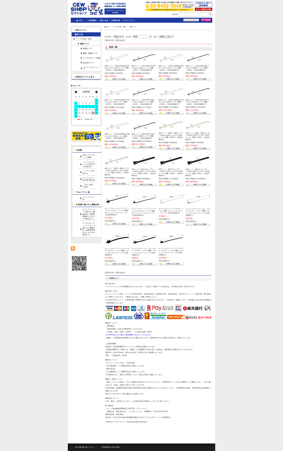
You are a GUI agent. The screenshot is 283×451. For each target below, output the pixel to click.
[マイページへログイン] (87, 139)
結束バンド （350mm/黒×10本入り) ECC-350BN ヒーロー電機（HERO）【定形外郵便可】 (143, 136)
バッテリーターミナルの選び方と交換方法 (89, 164)
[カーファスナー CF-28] (171, 199)
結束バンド (84, 44)
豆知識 (79, 150)
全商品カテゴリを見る (84, 77)
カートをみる (205, 20)
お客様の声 (115, 20)
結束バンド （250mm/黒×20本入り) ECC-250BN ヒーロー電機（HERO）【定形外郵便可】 (197, 102)
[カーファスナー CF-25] (144, 239)
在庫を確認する (110, 221)
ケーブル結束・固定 (119, 27)
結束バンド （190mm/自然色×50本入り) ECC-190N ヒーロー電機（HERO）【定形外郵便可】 (117, 102)
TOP (81, 20)
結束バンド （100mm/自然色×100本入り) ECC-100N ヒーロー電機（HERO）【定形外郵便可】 (117, 68)
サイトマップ (128, 20)
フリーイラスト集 (89, 198)
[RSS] (73, 249)
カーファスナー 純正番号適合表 (89, 179)
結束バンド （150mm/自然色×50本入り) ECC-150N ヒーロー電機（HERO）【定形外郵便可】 (171, 68)
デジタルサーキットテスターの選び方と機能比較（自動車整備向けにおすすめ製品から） (89, 229)
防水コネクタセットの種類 (89, 156)
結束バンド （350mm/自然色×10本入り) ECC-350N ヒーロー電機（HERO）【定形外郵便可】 (117, 136)
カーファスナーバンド (91, 68)
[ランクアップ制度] (203, 10)
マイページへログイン (191, 20)
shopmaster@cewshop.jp (137, 422)
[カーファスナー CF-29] (144, 199)
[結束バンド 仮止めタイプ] (144, 161)
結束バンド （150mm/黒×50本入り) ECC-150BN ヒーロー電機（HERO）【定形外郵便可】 (197, 68)
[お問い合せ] (169, 10)
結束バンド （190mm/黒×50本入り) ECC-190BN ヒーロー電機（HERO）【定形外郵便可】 (143, 102)
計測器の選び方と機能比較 (87, 204)
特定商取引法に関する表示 (111, 447)
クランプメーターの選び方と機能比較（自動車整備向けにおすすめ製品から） (89, 214)
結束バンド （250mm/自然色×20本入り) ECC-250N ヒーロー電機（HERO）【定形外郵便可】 (171, 102)
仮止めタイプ (88, 63)
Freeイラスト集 (83, 192)
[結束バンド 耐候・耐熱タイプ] (171, 126)
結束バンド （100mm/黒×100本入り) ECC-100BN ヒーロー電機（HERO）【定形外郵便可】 (144, 68)
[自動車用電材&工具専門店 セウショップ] (98, 14)
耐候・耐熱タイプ (90, 53)
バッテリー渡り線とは (89, 172)
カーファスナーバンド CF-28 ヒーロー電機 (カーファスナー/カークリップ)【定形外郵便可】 (171, 211)
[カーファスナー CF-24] (171, 239)
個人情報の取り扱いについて (85, 447)
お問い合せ (103, 20)
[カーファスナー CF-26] (117, 239)
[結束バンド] (117, 58)
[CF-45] (117, 199)
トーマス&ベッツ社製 (91, 58)
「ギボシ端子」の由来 (89, 186)
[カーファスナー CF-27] (198, 199)
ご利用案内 (92, 20)
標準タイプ (87, 48)
